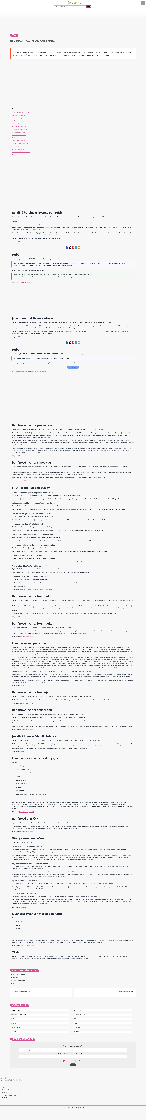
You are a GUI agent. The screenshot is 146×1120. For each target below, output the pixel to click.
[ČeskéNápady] (73, 4)
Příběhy (76, 1023)
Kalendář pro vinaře (79, 1014)
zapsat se (68, 1061)
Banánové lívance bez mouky (19, 129)
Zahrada (13, 1023)
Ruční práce (77, 1010)
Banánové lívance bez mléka (19, 126)
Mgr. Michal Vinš (17, 984)
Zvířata (76, 1019)
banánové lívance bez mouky (125, 991)
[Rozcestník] (143, 3)
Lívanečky (21, 685)
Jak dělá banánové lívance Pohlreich (21, 112)
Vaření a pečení (15, 1027)
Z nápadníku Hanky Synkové (19, 1014)
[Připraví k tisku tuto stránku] (79, 248)
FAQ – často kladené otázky (19, 123)
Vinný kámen (22, 907)
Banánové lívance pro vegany (19, 118)
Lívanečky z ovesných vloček (26, 812)
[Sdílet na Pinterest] (73, 248)
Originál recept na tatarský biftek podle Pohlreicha (32, 371)
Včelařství (14, 1032)
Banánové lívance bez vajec (19, 135)
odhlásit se (80, 1061)
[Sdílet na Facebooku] (67, 248)
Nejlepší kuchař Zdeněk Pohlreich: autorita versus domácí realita (36, 589)
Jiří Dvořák (16, 977)
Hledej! (89, 6)
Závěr (13, 155)
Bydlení (13, 1019)
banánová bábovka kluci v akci (21, 991)
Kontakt (76, 1032)
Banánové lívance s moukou (19, 121)
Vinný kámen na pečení (18, 149)
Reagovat (73, 367)
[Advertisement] (45, 20)
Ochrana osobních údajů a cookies (12, 1095)
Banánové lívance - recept (26, 242)
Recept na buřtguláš (24, 282)
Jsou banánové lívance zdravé (19, 115)
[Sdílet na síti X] (70, 248)
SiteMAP (4, 1098)
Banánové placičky (17, 146)
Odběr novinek (6, 1090)
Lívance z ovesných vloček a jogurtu (21, 143)
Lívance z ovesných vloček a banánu (21, 152)
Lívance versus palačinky (18, 132)
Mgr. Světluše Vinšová (19, 974)
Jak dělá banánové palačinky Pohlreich (29, 962)
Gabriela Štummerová (19, 981)
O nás (3, 1087)
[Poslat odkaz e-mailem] (76, 248)
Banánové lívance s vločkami (19, 138)
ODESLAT (73, 1065)
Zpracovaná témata (79, 1027)
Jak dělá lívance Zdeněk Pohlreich (20, 140)
